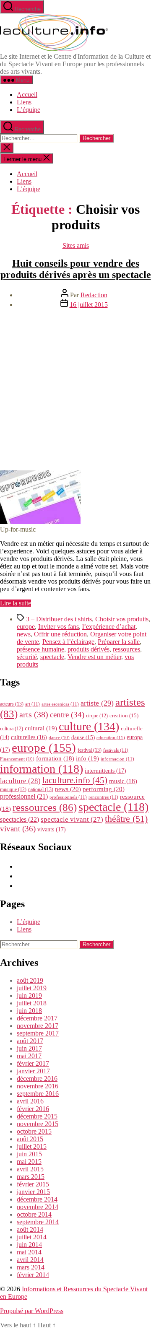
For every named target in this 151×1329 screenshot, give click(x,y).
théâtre (126, 819)
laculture (20, 780)
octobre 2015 (34, 1131)
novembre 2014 (37, 1206)
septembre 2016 (38, 1093)
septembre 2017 (38, 1033)
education (110, 737)
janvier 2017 (33, 1071)
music (123, 781)
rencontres (103, 796)
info (87, 758)
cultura (11, 729)
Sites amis (75, 245)
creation (123, 715)
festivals (115, 750)
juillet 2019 (32, 988)
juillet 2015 (32, 1146)
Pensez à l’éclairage (68, 641)
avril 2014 (30, 1259)
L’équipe (28, 109)
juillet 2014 (32, 1237)
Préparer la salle (119, 641)
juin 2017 (29, 1048)
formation (55, 758)
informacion (117, 758)
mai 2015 (29, 1161)
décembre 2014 (37, 1199)
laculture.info (74, 780)
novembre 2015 (37, 1123)
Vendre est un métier (94, 656)
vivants (51, 829)
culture (89, 726)
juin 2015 (29, 1154)
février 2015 (33, 1184)
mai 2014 (29, 1252)
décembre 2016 (37, 1078)
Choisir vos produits (121, 619)
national (40, 789)
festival (90, 750)
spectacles (19, 819)
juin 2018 (29, 1010)
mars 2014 (30, 1267)
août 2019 (30, 980)
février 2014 (33, 1274)
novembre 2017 (37, 1025)
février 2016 (33, 1108)
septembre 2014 (38, 1221)
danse (83, 737)
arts (33, 714)
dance (59, 737)
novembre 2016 (37, 1086)
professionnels (68, 796)
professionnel (24, 796)
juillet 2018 (32, 1003)
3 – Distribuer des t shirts (59, 619)
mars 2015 (30, 1176)
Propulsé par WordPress (31, 1310)
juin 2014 (29, 1244)
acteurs (11, 704)
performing (104, 788)
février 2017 (33, 1063)
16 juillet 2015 (89, 304)
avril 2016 (30, 1101)
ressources (126, 649)
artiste (97, 703)
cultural (41, 728)
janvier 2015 (33, 1191)
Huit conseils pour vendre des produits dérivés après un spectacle (75, 269)
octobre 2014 (34, 1214)
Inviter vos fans (58, 626)
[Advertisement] (75, 390)
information (41, 768)
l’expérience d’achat (108, 626)
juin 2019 (29, 995)
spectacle (52, 656)
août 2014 (30, 1229)
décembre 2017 (37, 1018)
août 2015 (30, 1138)
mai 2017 (29, 1055)
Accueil (27, 94)
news (24, 634)
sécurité (27, 656)
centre (67, 714)
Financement (17, 759)
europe (26, 626)
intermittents (105, 770)
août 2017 (30, 1040)
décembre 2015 (37, 1116)
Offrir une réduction (60, 634)
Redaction (94, 295)
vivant (18, 828)
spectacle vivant (72, 819)
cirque (97, 716)
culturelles (29, 737)
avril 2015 (30, 1169)
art (32, 703)
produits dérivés (88, 649)
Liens (24, 102)
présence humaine (40, 649)
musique (13, 789)
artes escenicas (60, 703)
